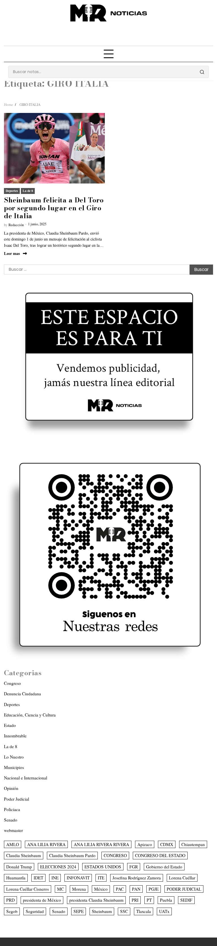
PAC (120, 889)
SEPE (78, 911)
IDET (38, 878)
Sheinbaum (102, 911)
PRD (10, 900)
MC (60, 889)
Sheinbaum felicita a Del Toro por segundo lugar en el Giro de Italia (54, 208)
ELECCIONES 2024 (58, 866)
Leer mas (12, 253)
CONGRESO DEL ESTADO (160, 855)
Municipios (14, 767)
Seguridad (35, 911)
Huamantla (15, 878)
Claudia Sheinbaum (23, 855)
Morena (79, 889)
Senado (10, 820)
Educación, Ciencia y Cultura (30, 715)
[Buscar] (202, 72)
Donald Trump (19, 866)
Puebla (166, 900)
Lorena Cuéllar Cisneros (27, 889)
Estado (10, 725)
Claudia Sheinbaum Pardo (72, 855)
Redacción (16, 224)
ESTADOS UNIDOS (102, 866)
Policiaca (12, 809)
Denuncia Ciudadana (22, 693)
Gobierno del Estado (164, 866)
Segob (12, 911)
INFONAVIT (78, 878)
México (101, 889)
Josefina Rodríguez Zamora (136, 878)
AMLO (12, 844)
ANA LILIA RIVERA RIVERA (101, 844)
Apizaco (144, 844)
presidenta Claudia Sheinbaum (96, 900)
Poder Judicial (16, 799)
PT (149, 900)
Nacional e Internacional (25, 778)
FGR (133, 866)
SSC (124, 911)
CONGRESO (115, 855)
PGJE (154, 889)
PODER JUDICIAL (184, 889)
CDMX (166, 844)
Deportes (12, 190)
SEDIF (186, 900)
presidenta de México (42, 900)
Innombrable (15, 736)
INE (54, 878)
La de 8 (28, 190)
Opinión (11, 788)
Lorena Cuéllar (182, 878)
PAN (136, 889)
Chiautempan (193, 844)
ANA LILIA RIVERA (46, 844)
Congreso (12, 683)
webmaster (13, 830)
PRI (135, 900)
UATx (164, 911)
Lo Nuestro (14, 757)
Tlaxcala (143, 911)
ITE (101, 878)
